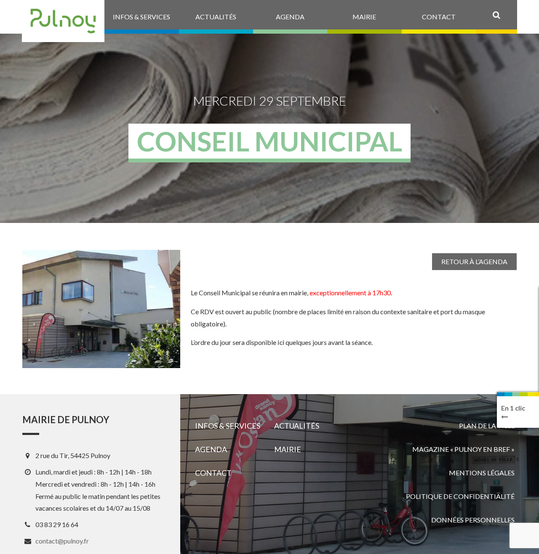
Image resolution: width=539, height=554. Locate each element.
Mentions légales (482, 473)
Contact (213, 472)
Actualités (296, 425)
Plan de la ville (487, 425)
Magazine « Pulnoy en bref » (463, 449)
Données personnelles (473, 520)
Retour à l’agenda (474, 261)
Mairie (287, 449)
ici (281, 342)
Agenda (211, 449)
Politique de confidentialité (460, 496)
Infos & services (227, 425)
